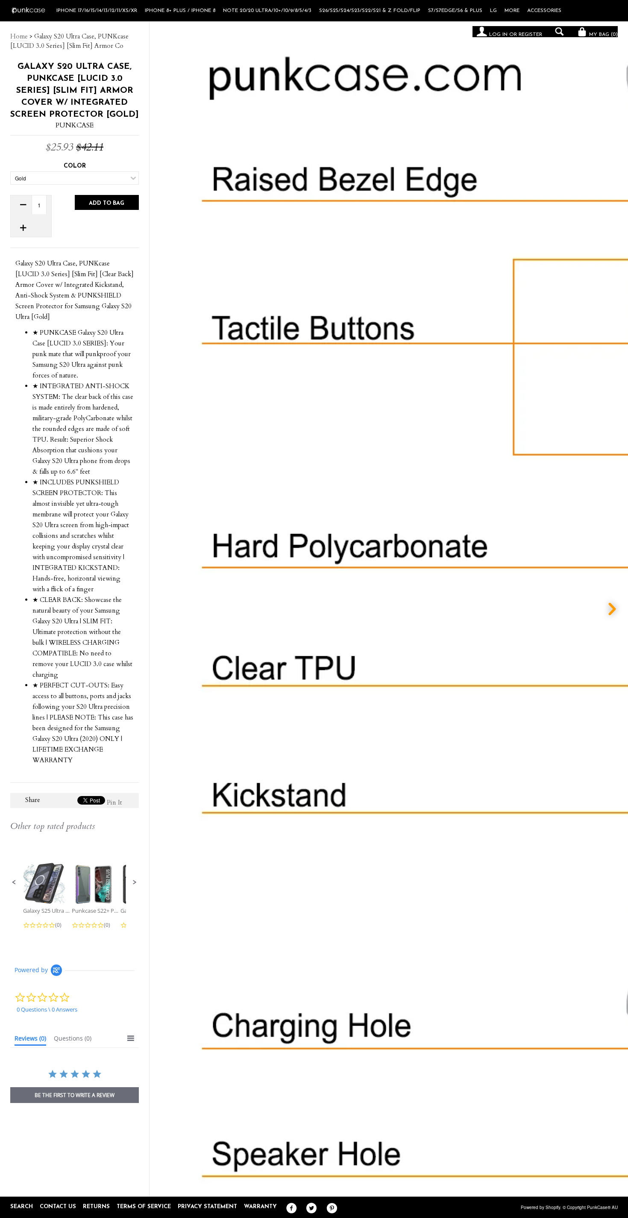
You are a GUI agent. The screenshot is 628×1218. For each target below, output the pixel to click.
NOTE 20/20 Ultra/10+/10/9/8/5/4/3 (267, 10)
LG (493, 10)
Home (19, 36)
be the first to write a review (74, 1095)
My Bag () (602, 34)
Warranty (260, 1206)
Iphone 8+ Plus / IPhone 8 (180, 10)
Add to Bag (106, 203)
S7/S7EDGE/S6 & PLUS (455, 10)
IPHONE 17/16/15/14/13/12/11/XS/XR (96, 10)
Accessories (544, 10)
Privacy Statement (207, 1206)
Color (75, 166)
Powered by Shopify (540, 1207)
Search (21, 1206)
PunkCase (75, 125)
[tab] (30, 1040)
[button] (14, 882)
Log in (498, 34)
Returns (96, 1206)
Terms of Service (144, 1206)
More (512, 10)
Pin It (114, 802)
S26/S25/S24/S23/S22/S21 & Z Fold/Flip (369, 10)
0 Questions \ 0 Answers (47, 1009)
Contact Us (58, 1206)
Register (530, 34)
